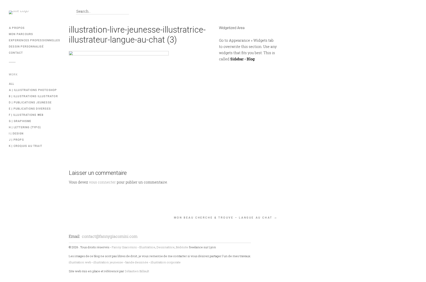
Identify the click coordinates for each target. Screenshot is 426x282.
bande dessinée (136, 262)
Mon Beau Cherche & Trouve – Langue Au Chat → (225, 217)
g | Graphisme (20, 121)
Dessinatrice (166, 247)
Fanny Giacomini (124, 247)
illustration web (80, 262)
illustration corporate (166, 262)
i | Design (16, 133)
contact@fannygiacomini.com (110, 236)
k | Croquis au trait (25, 146)
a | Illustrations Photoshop (33, 90)
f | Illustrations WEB (26, 114)
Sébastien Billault (137, 271)
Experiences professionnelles (34, 40)
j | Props (16, 139)
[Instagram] (62, 12)
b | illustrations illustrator (33, 96)
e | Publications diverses (30, 108)
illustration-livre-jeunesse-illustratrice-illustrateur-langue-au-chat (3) (137, 35)
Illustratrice (147, 247)
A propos (17, 28)
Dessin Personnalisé (26, 46)
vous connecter (102, 182)
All (11, 83)
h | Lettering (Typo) (25, 127)
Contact (16, 52)
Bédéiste (182, 247)
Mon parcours (21, 34)
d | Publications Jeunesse (30, 102)
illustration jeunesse (108, 262)
